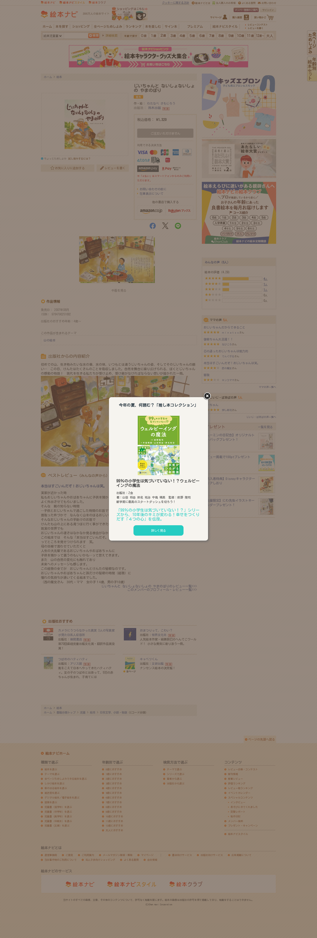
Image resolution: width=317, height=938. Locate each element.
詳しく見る (158, 530)
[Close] (208, 396)
